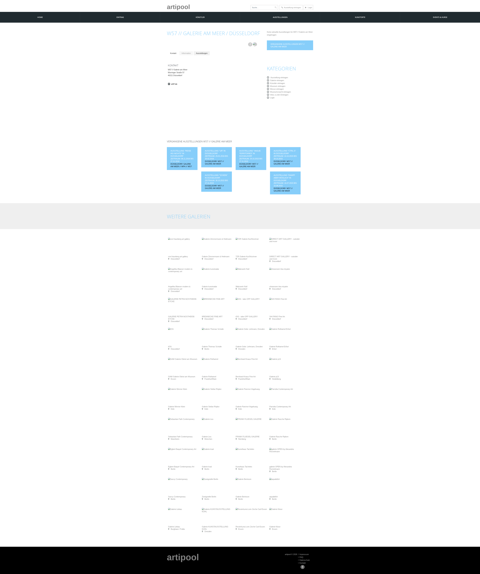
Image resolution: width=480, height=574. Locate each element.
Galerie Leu (206, 437)
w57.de (173, 84)
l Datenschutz (304, 560)
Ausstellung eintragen (292, 8)
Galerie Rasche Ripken (278, 437)
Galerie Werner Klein (176, 407)
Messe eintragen (276, 89)
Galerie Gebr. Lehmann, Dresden (249, 346)
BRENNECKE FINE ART (212, 316)
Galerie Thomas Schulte (212, 346)
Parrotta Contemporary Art (280, 407)
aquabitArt (273, 497)
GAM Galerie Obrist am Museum (181, 376)
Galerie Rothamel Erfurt (279, 346)
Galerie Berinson (242, 497)
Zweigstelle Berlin (209, 497)
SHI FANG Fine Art (277, 316)
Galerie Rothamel (209, 376)
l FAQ (300, 557)
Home (40, 17)
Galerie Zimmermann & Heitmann (215, 256)
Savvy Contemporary (177, 497)
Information (186, 53)
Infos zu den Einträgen (278, 95)
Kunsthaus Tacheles (244, 467)
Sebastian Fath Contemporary (180, 437)
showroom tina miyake (278, 286)
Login (308, 8)
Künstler (200, 17)
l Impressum (303, 554)
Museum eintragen (277, 86)
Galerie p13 (274, 376)
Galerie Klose (274, 527)
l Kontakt (302, 563)
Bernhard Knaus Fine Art (246, 376)
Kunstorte (360, 17)
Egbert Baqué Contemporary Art (181, 467)
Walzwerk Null (241, 286)
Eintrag (120, 17)
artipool (178, 6)
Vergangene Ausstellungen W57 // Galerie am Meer (287, 45)
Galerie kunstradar (209, 286)
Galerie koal (207, 467)
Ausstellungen (280, 17)
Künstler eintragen (277, 83)
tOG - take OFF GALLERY (247, 316)
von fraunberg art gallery (178, 256)
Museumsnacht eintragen (280, 92)
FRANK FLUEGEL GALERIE (248, 437)
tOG (170, 346)
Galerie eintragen (276, 80)
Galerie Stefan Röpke (210, 407)
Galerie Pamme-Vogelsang (247, 407)
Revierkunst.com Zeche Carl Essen (250, 527)
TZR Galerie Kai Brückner (246, 256)
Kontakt (173, 53)
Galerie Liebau (174, 527)
